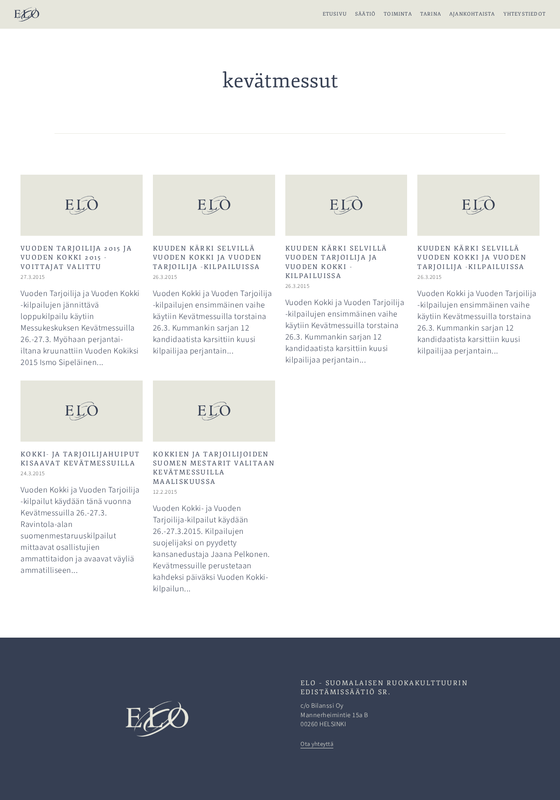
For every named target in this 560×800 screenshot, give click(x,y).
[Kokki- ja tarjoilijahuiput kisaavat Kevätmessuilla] (81, 489)
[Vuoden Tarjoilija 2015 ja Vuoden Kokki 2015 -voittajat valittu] (81, 272)
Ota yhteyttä (316, 744)
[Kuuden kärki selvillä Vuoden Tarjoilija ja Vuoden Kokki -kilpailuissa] (346, 272)
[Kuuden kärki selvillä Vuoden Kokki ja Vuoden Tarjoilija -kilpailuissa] (214, 272)
